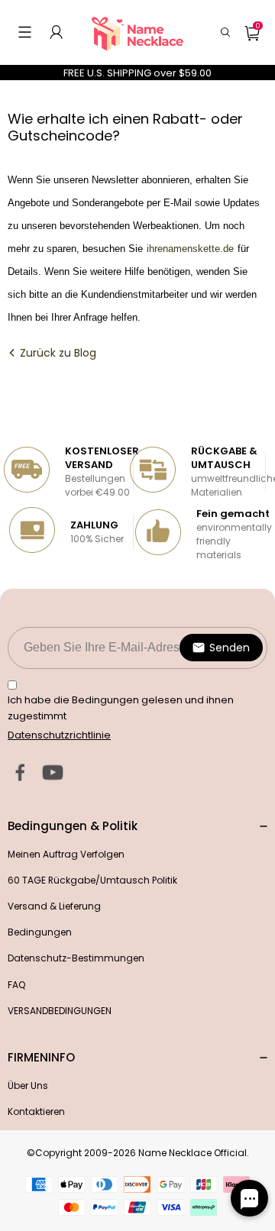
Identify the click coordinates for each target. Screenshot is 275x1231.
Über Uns (28, 1085)
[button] (24, 32)
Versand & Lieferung (54, 906)
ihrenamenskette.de (189, 248)
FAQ (16, 984)
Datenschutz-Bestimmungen (76, 958)
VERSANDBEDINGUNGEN (60, 1010)
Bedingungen (40, 932)
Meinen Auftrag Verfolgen (66, 854)
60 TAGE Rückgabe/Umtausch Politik (92, 880)
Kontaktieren (36, 1111)
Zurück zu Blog (56, 352)
